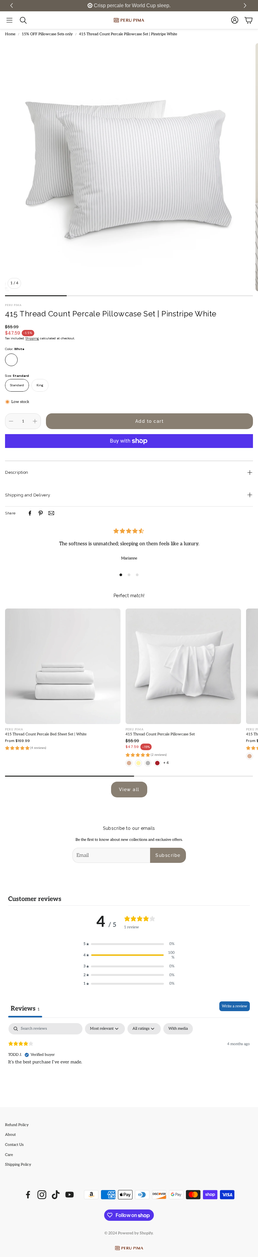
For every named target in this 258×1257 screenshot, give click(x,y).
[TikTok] (55, 1194)
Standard (17, 385)
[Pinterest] (40, 513)
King (39, 385)
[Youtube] (69, 1194)
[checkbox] (178, 1028)
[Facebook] (30, 513)
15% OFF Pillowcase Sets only (47, 34)
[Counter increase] (35, 421)
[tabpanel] (129, 1063)
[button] (246, 6)
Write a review (234, 1006)
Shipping (32, 338)
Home (10, 34)
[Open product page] (63, 666)
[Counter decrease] (11, 421)
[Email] (51, 513)
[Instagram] (41, 1194)
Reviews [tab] (25, 1008)
